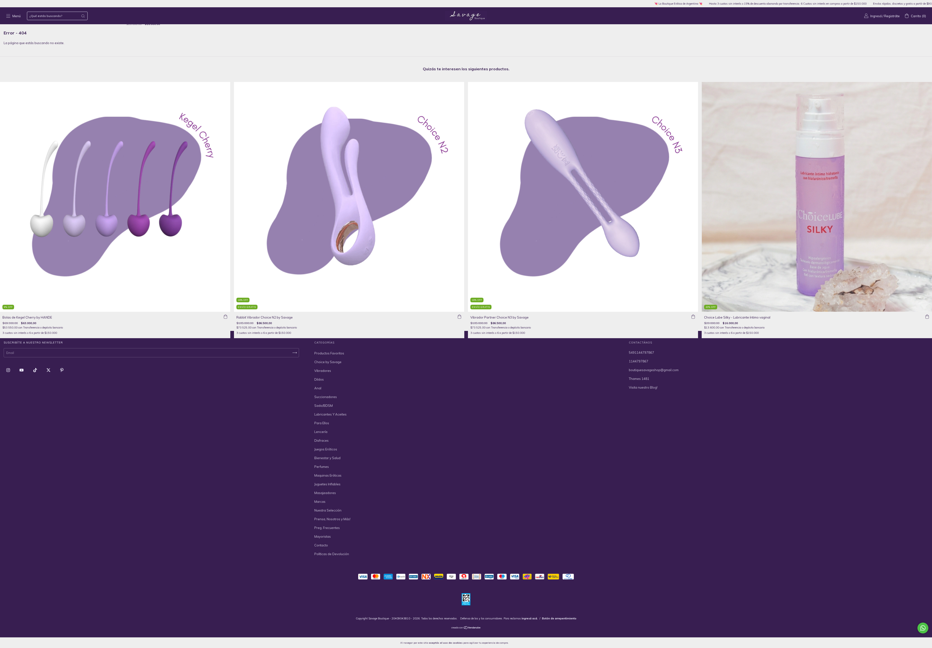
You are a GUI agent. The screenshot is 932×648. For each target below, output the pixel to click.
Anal (317, 388)
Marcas (319, 502)
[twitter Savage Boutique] (49, 370)
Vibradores (322, 371)
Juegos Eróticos (325, 449)
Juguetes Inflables (327, 484)
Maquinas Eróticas (327, 475)
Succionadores (325, 397)
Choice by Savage (327, 362)
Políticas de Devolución (331, 554)
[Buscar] (83, 16)
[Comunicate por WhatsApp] (922, 628)
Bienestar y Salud (327, 458)
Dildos (319, 379)
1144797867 (638, 361)
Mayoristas (322, 536)
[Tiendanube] (466, 628)
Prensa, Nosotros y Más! (332, 519)
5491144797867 (641, 352)
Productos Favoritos (329, 353)
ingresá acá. (530, 618)
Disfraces (321, 440)
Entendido (522, 642)
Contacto (321, 545)
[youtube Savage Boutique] (22, 370)
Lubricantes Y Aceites (330, 414)
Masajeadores (325, 493)
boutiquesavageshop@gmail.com (654, 370)
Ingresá (876, 16)
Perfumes (321, 467)
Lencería (320, 432)
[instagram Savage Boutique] (8, 370)
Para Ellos (321, 423)
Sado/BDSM (323, 406)
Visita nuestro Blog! (643, 387)
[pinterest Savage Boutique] (61, 370)
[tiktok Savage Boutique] (35, 370)
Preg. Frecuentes (327, 528)
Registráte (892, 16)
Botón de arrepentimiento (559, 618)
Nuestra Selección (327, 510)
